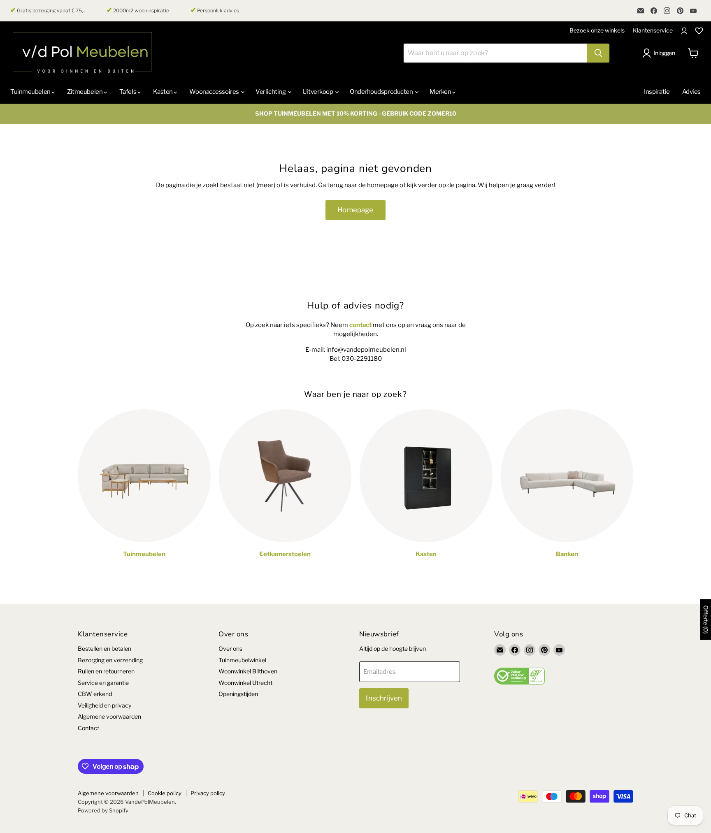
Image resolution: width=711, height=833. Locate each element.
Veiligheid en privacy (104, 705)
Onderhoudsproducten (382, 91)
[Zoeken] (598, 53)
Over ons (230, 648)
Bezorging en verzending (110, 660)
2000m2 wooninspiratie (138, 10)
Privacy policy (208, 793)
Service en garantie (103, 682)
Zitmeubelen (85, 91)
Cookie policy (164, 793)
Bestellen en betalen (104, 648)
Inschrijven (384, 698)
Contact (88, 727)
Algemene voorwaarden (109, 716)
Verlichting (271, 91)
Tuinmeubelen (30, 91)
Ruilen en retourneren (106, 671)
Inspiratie (657, 91)
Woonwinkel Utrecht (245, 682)
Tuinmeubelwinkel (242, 660)
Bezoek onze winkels (597, 30)
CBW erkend (95, 693)
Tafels (128, 91)
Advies (691, 91)
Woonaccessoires (214, 91)
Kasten (163, 91)
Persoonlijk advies (215, 10)
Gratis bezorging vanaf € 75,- (47, 10)
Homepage (355, 210)
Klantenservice (653, 30)
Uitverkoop (318, 91)
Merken (441, 91)
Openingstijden (238, 693)
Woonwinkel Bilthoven (247, 671)
